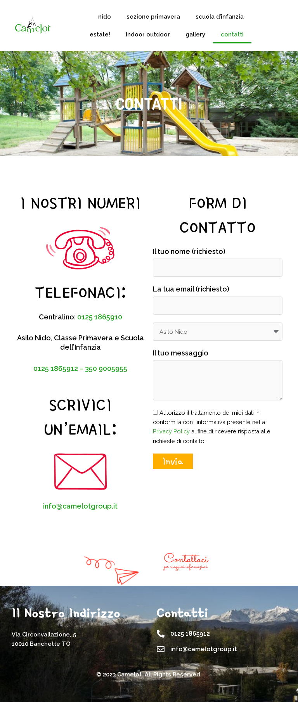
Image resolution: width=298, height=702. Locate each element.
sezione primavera (153, 16)
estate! (100, 34)
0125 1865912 (56, 368)
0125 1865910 (99, 317)
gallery (195, 34)
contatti (232, 34)
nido (104, 16)
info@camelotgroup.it (80, 506)
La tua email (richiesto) (191, 289)
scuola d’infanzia (220, 16)
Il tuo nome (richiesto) (189, 251)
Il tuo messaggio (180, 353)
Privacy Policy (171, 431)
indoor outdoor (148, 34)
